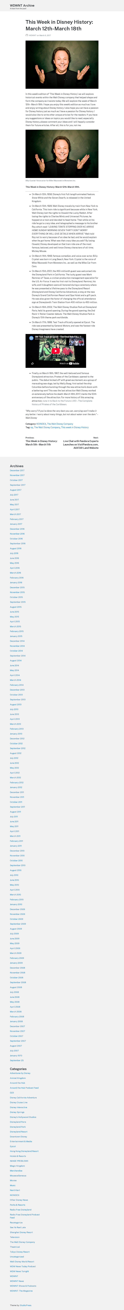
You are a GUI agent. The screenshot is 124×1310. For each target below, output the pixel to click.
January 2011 (16, 846)
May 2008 (14, 1002)
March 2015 (15, 626)
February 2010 (16, 899)
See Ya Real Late (18, 1227)
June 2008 (14, 997)
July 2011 (14, 816)
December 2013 (17, 690)
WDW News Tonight (19, 1271)
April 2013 (15, 719)
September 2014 (18, 656)
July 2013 (14, 709)
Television (14, 1237)
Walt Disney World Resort (22, 1261)
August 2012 (15, 753)
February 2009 (17, 958)
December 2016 (17, 529)
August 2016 (15, 548)
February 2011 (16, 841)
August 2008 (16, 987)
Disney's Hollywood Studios (23, 1117)
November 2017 (17, 475)
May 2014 (14, 670)
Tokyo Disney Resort (20, 1252)
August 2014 (16, 660)
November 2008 (17, 972)
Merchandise (16, 1170)
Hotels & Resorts (18, 1156)
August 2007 (16, 1046)
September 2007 (18, 1041)
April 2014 (15, 675)
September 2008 (18, 982)
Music (13, 1185)
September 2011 (17, 807)
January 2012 (16, 787)
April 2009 (15, 948)
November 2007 (17, 1031)
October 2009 (16, 919)
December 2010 (17, 851)
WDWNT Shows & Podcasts (23, 1286)
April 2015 (15, 621)
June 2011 (14, 821)
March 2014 (15, 680)
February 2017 (16, 519)
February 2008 (17, 1016)
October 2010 (16, 860)
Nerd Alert (15, 1190)
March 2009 (15, 953)
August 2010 (15, 870)
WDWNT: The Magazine (21, 1291)
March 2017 (15, 514)
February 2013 (16, 729)
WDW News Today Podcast (23, 1266)
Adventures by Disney (20, 1073)
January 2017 (16, 524)
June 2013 (14, 714)
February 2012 (16, 782)
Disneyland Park (18, 1127)
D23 (12, 1092)
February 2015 (17, 631)
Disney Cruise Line (18, 1102)
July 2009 (14, 933)
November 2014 (17, 646)
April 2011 (14, 831)
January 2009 (16, 963)
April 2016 (15, 568)
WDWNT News (17, 1281)
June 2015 (14, 612)
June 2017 (14, 499)
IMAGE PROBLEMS (19, 1161)
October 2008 (16, 977)
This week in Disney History (75, 427)
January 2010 (16, 904)
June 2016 (14, 558)
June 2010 (14, 880)
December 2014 (17, 641)
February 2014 (17, 685)
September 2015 (18, 602)
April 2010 (15, 890)
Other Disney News (19, 1200)
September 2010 (17, 865)
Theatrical (15, 1247)
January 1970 (16, 1055)
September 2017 (17, 485)
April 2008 (15, 1007)
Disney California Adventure (23, 1097)
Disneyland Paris (18, 1122)
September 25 (17, 1060)
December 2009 (17, 909)
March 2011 (15, 836)
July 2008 (14, 992)
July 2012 (14, 758)
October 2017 (16, 480)
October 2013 (16, 695)
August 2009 (16, 929)
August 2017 (15, 490)
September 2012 (17, 748)
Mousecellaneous (18, 1175)
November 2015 (17, 592)
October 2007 (16, 1036)
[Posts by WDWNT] (27, 35)
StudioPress (25, 1305)
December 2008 (17, 968)
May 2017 (14, 504)
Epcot (13, 1146)
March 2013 (15, 724)
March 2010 (15, 894)
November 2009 (17, 914)
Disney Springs (17, 1112)
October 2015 (16, 597)
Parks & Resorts (17, 1205)
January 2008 (16, 1021)
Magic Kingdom (17, 1166)
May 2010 (14, 885)
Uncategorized (17, 1256)
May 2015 (14, 617)
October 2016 (16, 538)
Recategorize (16, 1222)
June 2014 (14, 665)
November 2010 (17, 855)
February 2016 (16, 577)
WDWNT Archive (22, 5)
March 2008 (16, 1011)
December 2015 (17, 587)
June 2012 (14, 763)
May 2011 (14, 826)
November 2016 (17, 534)
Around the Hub (17, 1083)
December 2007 (17, 1026)
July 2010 (14, 875)
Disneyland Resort (18, 1131)
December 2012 (17, 738)
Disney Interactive (18, 1107)
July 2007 (14, 1050)
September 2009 (18, 924)
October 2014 (16, 651)
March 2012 (15, 777)
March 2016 (15, 573)
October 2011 (16, 802)
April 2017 (15, 509)
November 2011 (17, 797)
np (32, 427)
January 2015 (16, 636)
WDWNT (33, 35)
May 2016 (14, 563)
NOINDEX (41, 424)
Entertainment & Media (21, 1141)
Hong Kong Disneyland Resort (24, 1151)
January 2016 (16, 582)
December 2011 (17, 792)
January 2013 (16, 734)
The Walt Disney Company (60, 424)
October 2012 (16, 743)
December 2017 (17, 470)
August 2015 (16, 607)
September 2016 (17, 543)
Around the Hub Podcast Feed (24, 1088)
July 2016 (14, 553)
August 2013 (15, 704)
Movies (13, 1180)
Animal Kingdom (18, 1078)
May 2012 (14, 768)
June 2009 (14, 938)
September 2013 (17, 699)
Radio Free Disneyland (20, 1209)
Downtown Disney (18, 1136)
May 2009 (14, 943)
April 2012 (15, 773)
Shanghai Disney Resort (21, 1232)
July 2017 (14, 495)
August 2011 (15, 812)
